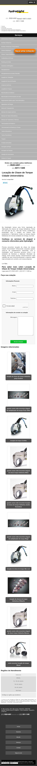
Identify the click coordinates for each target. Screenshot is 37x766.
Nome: (14, 285)
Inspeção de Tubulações (7, 77)
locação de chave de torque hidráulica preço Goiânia (18, 377)
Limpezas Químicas (6, 85)
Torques (3, 139)
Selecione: (18, 675)
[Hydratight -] (18, 10)
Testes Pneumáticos (6, 135)
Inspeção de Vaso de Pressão (8, 81)
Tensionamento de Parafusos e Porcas (10, 127)
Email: (14, 292)
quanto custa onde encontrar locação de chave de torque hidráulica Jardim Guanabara (18, 504)
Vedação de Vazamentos (7, 154)
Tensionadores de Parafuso (8, 123)
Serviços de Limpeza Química (8, 112)
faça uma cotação (25, 51)
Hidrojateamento (5, 69)
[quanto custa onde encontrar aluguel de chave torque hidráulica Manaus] (18, 617)
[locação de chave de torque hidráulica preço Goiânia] (18, 362)
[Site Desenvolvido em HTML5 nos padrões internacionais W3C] (14, 763)
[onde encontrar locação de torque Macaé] (18, 649)
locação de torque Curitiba (18, 440)
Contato (18, 747)
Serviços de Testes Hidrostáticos (9, 116)
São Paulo (18, 690)
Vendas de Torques (6, 158)
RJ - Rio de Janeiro (18, 681)
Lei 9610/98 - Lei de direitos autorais (14, 702)
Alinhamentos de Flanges (7, 39)
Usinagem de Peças (6, 146)
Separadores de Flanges (7, 104)
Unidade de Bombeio (6, 142)
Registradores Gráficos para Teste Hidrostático (12, 100)
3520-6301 (13, 18)
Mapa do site (18, 753)
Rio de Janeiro (18, 684)
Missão (18, 737)
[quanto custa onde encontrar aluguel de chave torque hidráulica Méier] (18, 456)
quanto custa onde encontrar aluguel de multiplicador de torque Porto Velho (18, 409)
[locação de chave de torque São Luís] (18, 555)
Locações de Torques (6, 89)
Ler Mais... (5, 263)
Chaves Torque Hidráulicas (8, 54)
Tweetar (5, 183)
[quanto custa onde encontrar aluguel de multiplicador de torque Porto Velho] (18, 394)
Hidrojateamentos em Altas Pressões (10, 73)
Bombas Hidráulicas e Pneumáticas (10, 46)
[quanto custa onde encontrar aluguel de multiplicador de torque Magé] (18, 523)
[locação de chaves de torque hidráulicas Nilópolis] (18, 585)
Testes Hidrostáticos (6, 131)
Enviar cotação (18, 341)
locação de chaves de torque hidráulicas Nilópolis (18, 600)
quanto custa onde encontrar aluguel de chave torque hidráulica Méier (18, 471)
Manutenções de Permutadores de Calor (11, 96)
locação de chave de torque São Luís (18, 569)
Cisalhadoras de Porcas (7, 58)
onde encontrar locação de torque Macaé (18, 664)
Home (18, 726)
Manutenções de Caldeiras (7, 92)
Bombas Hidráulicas (6, 42)
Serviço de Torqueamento (7, 108)
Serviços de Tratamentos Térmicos (10, 119)
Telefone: (13, 298)
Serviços (18, 35)
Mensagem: (14, 317)
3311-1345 (20, 21)
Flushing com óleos (6, 62)
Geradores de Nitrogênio (7, 65)
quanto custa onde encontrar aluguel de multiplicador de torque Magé (18, 537)
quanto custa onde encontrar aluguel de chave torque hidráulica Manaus (18, 632)
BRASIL (18, 678)
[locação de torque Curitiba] (18, 426)
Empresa (18, 732)
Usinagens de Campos (6, 150)
